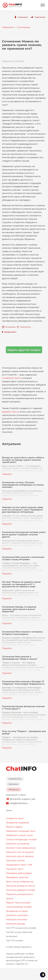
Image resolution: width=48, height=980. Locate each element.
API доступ (14, 789)
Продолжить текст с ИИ (19, 864)
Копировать (10, 327)
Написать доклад (15, 923)
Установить (23, 17)
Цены (9, 810)
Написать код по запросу (20, 856)
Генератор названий (17, 822)
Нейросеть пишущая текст (21, 831)
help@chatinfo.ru (19, 803)
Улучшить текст (14, 869)
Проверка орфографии (19, 873)
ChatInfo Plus (15, 779)
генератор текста (11, 378)
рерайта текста (10, 411)
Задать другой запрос (24, 350)
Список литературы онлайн (21, 839)
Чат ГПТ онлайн (14, 940)
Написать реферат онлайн (20, 890)
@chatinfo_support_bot (22, 799)
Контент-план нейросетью (21, 848)
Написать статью (15, 860)
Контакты (13, 784)
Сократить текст (15, 818)
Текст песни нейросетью (20, 881)
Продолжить (10, 332)
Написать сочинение (17, 843)
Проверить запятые (17, 877)
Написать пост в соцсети (20, 852)
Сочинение (23, 27)
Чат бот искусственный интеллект (19, 934)
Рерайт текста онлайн (18, 902)
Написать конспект (16, 919)
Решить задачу (14, 827)
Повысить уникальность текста (19, 896)
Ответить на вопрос (17, 915)
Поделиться (40, 17)
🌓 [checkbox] (42, 974)
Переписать (25, 327)
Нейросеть (8, 27)
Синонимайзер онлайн (19, 907)
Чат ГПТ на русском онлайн (21, 928)
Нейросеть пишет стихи (19, 835)
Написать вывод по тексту (20, 886)
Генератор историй (17, 911)
